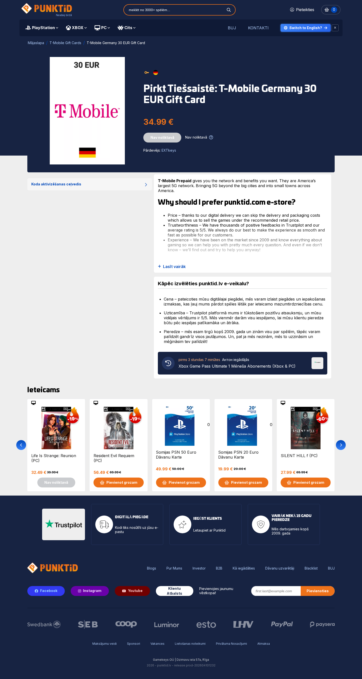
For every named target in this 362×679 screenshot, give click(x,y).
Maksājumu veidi (104, 643)
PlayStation (43, 27)
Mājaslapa (36, 43)
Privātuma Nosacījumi (231, 643)
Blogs (151, 568)
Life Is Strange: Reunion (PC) (53, 458)
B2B (219, 568)
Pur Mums (174, 568)
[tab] (41, 27)
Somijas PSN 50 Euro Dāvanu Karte (176, 455)
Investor (199, 568)
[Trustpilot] (317, 362)
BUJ (232, 28)
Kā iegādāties (244, 568)
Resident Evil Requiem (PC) (114, 458)
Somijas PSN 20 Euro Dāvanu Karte (238, 455)
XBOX (77, 27)
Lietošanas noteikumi (190, 643)
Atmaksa (263, 643)
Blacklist (311, 568)
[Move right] (341, 445)
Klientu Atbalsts (174, 590)
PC (104, 27)
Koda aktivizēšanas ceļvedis (56, 184)
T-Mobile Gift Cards (65, 43)
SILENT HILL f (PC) (299, 455)
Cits (128, 27)
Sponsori (133, 643)
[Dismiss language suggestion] (335, 27)
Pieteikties (305, 9)
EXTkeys (169, 150)
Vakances (157, 643)
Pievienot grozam (121, 482)
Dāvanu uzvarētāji (279, 568)
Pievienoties (318, 591)
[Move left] (21, 445)
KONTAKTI (258, 28)
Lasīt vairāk (174, 267)
